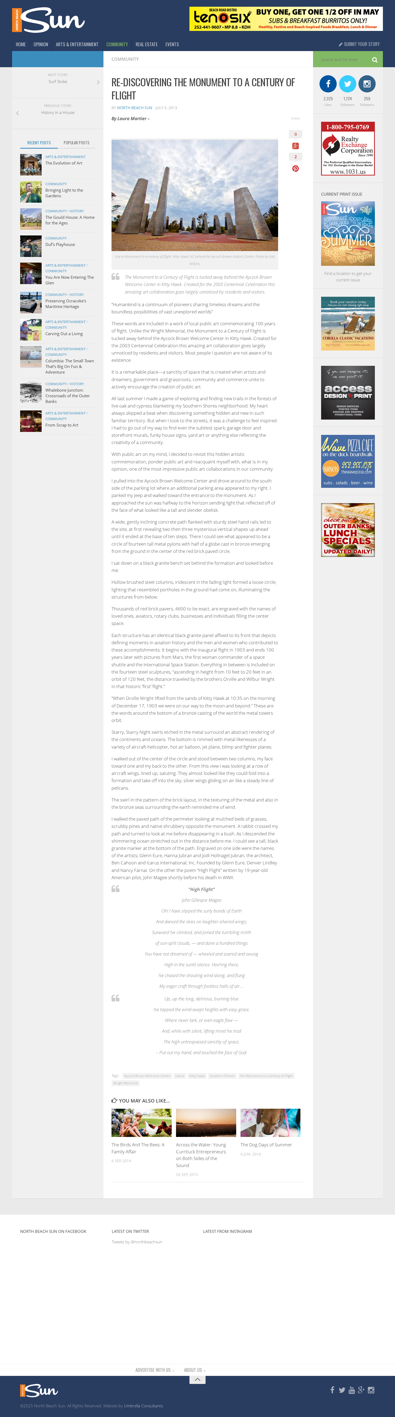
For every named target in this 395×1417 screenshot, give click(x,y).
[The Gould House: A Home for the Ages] (31, 219)
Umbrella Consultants (143, 1405)
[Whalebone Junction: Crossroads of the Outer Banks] (31, 392)
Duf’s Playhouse (60, 244)
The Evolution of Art (63, 163)
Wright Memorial (125, 1083)
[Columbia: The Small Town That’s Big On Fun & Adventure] (31, 357)
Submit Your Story (361, 44)
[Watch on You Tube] (352, 1390)
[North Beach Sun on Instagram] (371, 1390)
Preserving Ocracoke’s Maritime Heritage (65, 303)
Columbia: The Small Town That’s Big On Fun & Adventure (69, 366)
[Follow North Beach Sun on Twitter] (342, 1390)
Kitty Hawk (197, 1076)
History (77, 211)
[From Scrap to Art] (31, 421)
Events (172, 44)
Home (21, 44)
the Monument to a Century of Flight (266, 1076)
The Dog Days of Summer (266, 1145)
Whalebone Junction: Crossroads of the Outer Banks (67, 395)
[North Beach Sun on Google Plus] (361, 1390)
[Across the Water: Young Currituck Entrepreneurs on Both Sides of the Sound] (206, 1123)
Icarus (179, 1076)
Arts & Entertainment (77, 44)
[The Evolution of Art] (31, 165)
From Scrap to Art (61, 425)
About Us (193, 1369)
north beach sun (134, 107)
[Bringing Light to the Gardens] (31, 192)
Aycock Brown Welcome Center (147, 1076)
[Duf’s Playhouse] (31, 246)
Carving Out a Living (64, 333)
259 (367, 98)
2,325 (328, 98)
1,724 (347, 98)
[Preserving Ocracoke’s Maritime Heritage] (31, 302)
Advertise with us (153, 1369)
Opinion (41, 44)
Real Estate (147, 44)
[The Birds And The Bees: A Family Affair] (142, 1123)
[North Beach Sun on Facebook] (332, 1390)
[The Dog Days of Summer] (270, 1123)
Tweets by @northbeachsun (137, 1241)
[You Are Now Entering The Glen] (31, 273)
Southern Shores (222, 1076)
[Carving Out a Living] (31, 330)
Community (117, 44)
